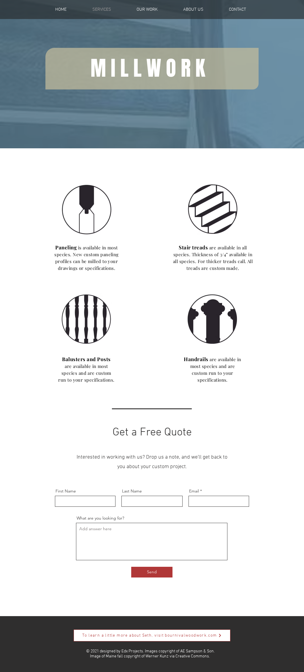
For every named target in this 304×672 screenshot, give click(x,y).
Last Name (132, 491)
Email (194, 491)
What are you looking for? (100, 518)
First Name (66, 491)
